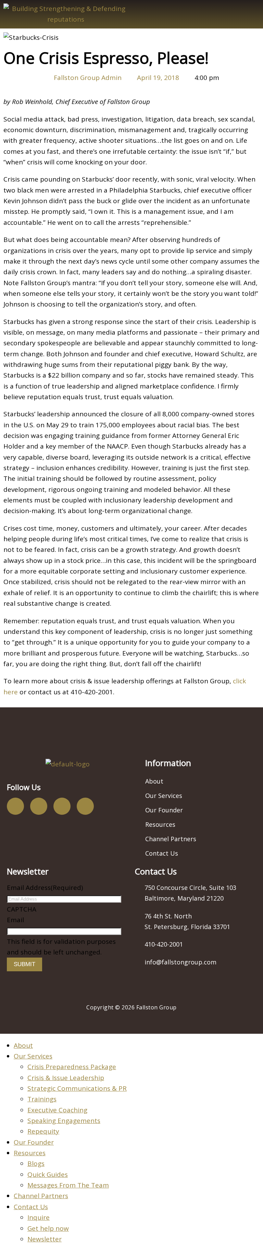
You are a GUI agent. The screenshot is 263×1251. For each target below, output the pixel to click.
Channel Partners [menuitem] (41, 1195)
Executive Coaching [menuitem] (57, 1109)
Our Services (163, 795)
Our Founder (164, 810)
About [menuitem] (23, 1045)
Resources (160, 824)
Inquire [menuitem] (38, 1217)
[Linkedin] (85, 806)
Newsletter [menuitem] (44, 1239)
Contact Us (161, 853)
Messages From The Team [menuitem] (68, 1185)
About (154, 781)
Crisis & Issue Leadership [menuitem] (65, 1077)
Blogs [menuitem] (36, 1163)
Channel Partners (170, 839)
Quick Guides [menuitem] (47, 1174)
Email (15, 919)
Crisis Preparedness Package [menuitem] (71, 1066)
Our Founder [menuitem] (34, 1142)
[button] (197, 14)
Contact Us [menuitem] (31, 1206)
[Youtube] (62, 806)
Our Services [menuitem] (33, 1056)
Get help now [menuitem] (48, 1228)
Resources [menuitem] (30, 1152)
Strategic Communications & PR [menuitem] (77, 1088)
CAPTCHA (21, 909)
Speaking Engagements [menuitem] (63, 1120)
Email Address (45, 887)
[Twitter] (38, 806)
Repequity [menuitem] (43, 1131)
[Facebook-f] (15, 806)
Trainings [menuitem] (42, 1098)
